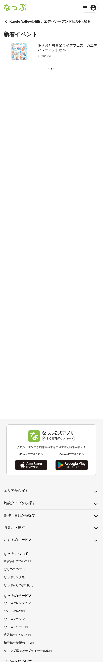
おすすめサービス (18, 540)
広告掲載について (16, 635)
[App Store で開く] (31, 465)
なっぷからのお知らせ (19, 585)
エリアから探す (16, 491)
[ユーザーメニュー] (89, 8)
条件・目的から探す (20, 515)
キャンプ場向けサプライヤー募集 (26, 651)
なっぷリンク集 (14, 577)
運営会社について (16, 561)
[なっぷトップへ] (15, 7)
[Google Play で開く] (72, 465)
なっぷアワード (14, 627)
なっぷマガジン (14, 619)
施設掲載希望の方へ (17, 643)
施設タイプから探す (20, 503)
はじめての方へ (14, 569)
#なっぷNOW (13, 611)
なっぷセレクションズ (19, 603)
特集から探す (14, 527)
